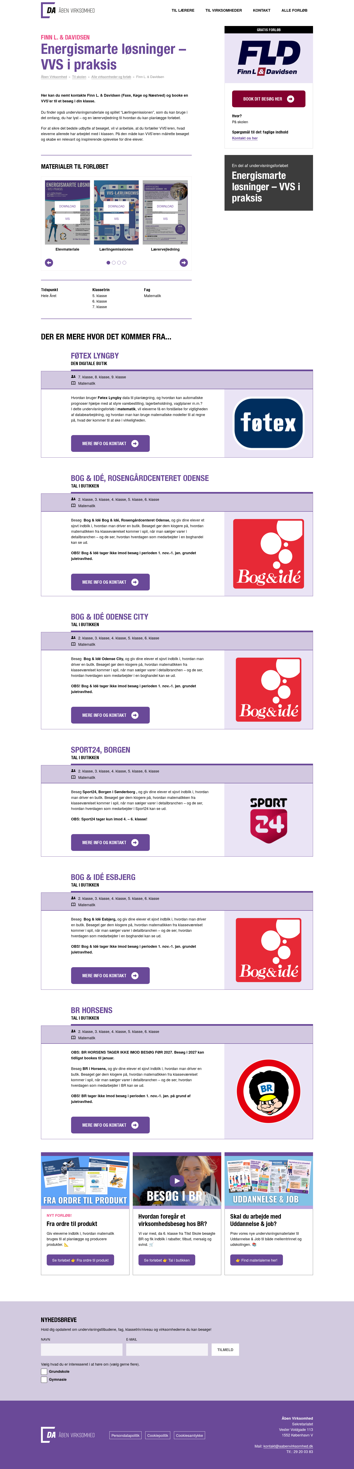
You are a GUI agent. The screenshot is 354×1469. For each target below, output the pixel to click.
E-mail (131, 1339)
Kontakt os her (245, 138)
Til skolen (79, 76)
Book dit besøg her (262, 99)
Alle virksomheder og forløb (111, 76)
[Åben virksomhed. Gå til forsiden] (68, 10)
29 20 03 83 (303, 1451)
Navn (45, 1339)
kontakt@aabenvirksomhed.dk (288, 1446)
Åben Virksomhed (54, 76)
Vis (67, 219)
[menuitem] (183, 10)
